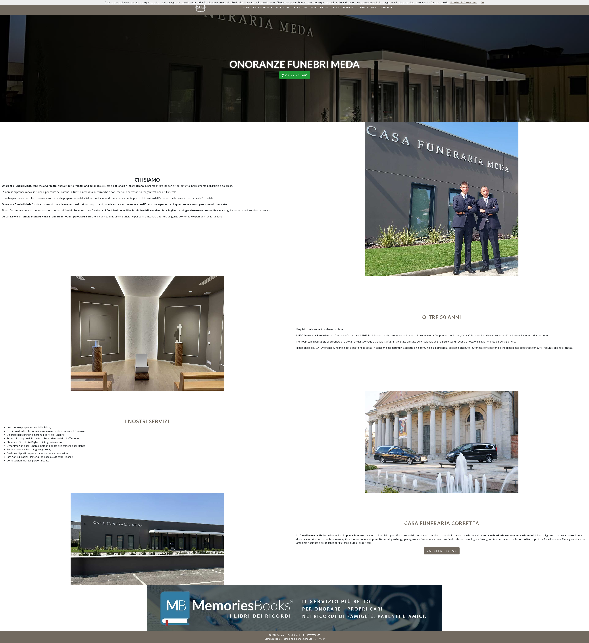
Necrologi (282, 7)
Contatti (386, 7)
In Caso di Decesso (345, 7)
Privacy (321, 638)
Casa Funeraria (262, 7)
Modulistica (368, 7)
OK (482, 2)
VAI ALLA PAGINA (442, 551)
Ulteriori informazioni (463, 2)
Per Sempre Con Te (306, 638)
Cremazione (300, 7)
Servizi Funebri (320, 7)
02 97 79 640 (295, 75)
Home (246, 7)
